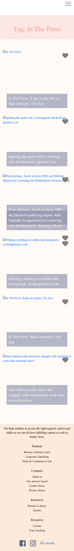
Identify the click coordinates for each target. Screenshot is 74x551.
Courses (37, 526)
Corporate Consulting (37, 456)
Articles (37, 510)
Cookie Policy (37, 485)
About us (37, 476)
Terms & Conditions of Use (37, 461)
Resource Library (37, 506)
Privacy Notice (37, 490)
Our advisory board (37, 481)
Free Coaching (37, 530)
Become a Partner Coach (37, 452)
